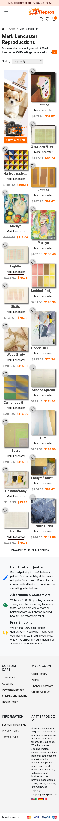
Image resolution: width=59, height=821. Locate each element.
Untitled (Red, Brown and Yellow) (43, 291)
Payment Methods (13, 689)
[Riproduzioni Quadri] (37, 798)
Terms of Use (10, 736)
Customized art (15, 140)
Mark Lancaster (43, 110)
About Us (7, 683)
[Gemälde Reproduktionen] (41, 798)
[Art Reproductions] (33, 798)
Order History (39, 673)
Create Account (40, 691)
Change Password (42, 686)
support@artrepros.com (44, 794)
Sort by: (6, 61)
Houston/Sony (16, 491)
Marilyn (15, 226)
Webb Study (16, 355)
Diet (43, 438)
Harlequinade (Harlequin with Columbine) (16, 173)
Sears (15, 450)
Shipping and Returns (14, 695)
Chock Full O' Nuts (43, 348)
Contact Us (8, 677)
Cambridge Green (16, 403)
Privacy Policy (10, 730)
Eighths (15, 266)
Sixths (15, 307)
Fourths (15, 531)
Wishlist (35, 679)
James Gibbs (43, 526)
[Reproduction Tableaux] (45, 798)
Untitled (43, 105)
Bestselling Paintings (14, 724)
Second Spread (43, 390)
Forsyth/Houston (43, 478)
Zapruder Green (43, 146)
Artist (12, 28)
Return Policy (10, 701)
